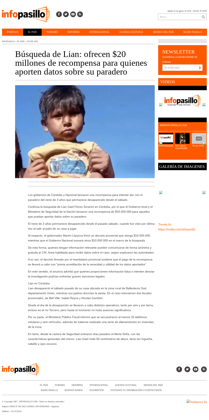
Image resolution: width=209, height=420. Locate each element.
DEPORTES (73, 32)
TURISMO (52, 32)
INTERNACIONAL (99, 32)
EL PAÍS (32, 32)
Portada (12, 32)
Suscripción (96, 390)
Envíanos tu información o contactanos (136, 390)
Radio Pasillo (192, 32)
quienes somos (73, 390)
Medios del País (163, 32)
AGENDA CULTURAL (131, 32)
